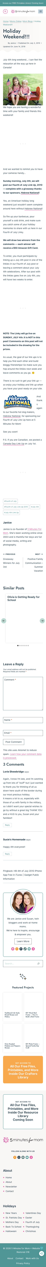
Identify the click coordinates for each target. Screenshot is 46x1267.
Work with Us (32, 1258)
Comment (10, 679)
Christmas (31, 1231)
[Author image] (5, 43)
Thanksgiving (32, 1226)
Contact (10, 1191)
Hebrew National (30, 192)
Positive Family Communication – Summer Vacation (34, 562)
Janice (13, 43)
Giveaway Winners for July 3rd (11, 560)
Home (9, 1177)
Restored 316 (23, 1252)
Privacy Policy (23, 1263)
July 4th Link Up (11, 513)
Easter (29, 1217)
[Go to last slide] (3, 620)
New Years (11, 1213)
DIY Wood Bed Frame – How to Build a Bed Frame (32, 1015)
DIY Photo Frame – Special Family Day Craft (33, 1046)
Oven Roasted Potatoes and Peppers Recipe (12, 1046)
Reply (7, 825)
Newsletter (11, 1186)
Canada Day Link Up (13, 443)
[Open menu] (40, 11)
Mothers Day (12, 1222)
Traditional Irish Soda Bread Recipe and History (12, 1015)
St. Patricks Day (14, 1217)
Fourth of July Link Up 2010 (16, 507)
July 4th (35, 507)
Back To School (13, 1226)
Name (8, 720)
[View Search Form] (5, 11)
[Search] (38, 963)
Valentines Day (33, 1213)
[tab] (18, 645)
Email (8, 733)
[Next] (42, 620)
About (9, 1182)
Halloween (11, 1231)
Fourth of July (10, 501)
